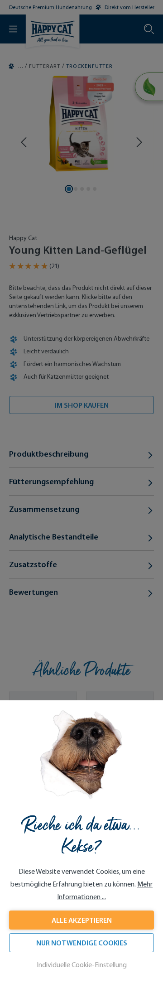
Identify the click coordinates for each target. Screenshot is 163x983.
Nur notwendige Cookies (81, 942)
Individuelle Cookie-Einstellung (82, 964)
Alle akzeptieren (82, 920)
